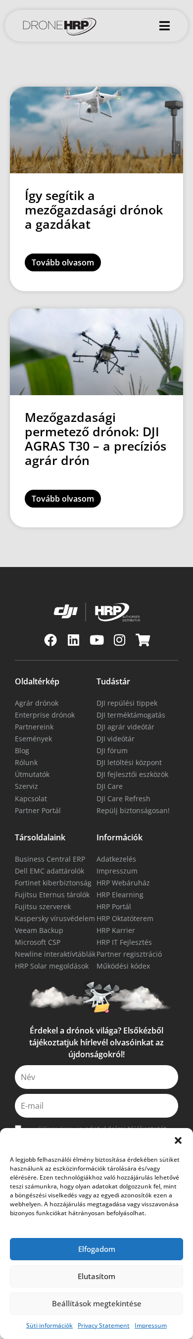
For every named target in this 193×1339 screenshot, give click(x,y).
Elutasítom (96, 1276)
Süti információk (49, 1325)
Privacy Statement (104, 1325)
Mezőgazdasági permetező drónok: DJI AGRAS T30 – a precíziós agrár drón (95, 438)
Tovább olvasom (63, 262)
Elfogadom (96, 1249)
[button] (178, 1140)
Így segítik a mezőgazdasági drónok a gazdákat (94, 209)
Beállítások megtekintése (97, 1303)
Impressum (151, 1325)
